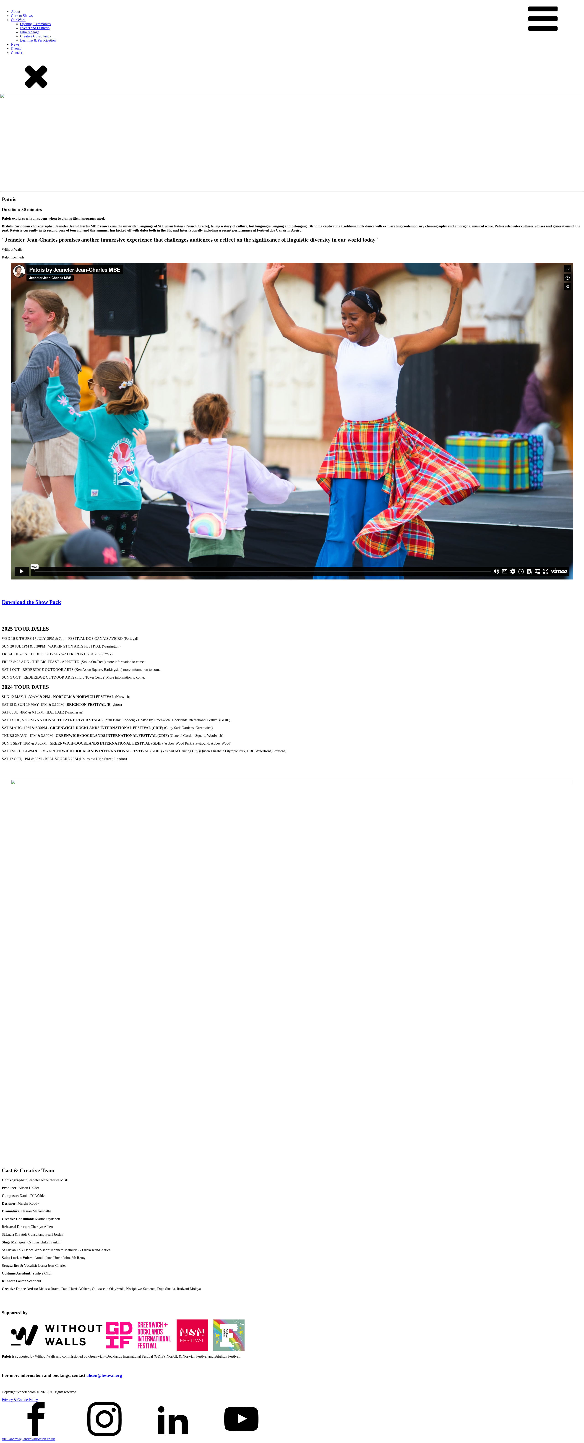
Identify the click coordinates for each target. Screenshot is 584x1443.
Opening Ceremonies (35, 24)
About (15, 11)
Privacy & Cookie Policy (20, 1400)
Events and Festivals (35, 28)
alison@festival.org (104, 1375)
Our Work (18, 20)
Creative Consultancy (35, 36)
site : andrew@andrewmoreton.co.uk (28, 1439)
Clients (16, 48)
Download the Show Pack (31, 602)
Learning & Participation (38, 40)
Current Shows (22, 16)
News (15, 44)
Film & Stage (29, 32)
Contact (16, 53)
